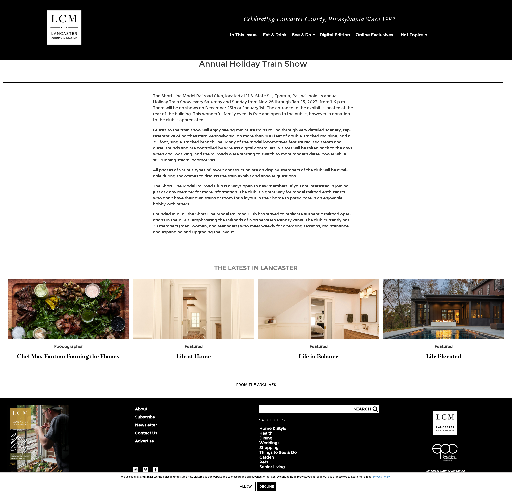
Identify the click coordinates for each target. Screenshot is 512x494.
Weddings (269, 442)
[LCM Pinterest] (145, 471)
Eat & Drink (275, 34)
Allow (246, 486)
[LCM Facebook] (155, 471)
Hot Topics (412, 34)
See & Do (301, 34)
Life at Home (193, 356)
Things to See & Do (278, 452)
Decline (266, 486)
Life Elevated (443, 356)
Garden (266, 457)
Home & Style (272, 428)
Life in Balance (318, 356)
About (141, 409)
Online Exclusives (374, 34)
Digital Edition (335, 34)
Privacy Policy (381, 476)
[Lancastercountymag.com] (445, 434)
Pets (263, 462)
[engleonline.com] (445, 461)
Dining (265, 438)
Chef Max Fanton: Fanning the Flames (68, 356)
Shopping (269, 447)
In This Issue (243, 34)
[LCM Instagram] (135, 471)
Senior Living (272, 466)
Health (266, 433)
